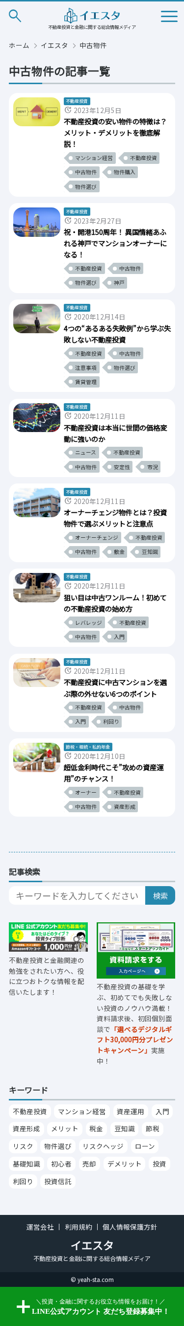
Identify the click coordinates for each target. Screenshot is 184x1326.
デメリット (124, 1163)
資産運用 (130, 1111)
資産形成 (26, 1128)
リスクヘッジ (103, 1146)
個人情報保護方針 (130, 1227)
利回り (23, 1181)
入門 (162, 1111)
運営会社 (40, 1227)
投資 (159, 1163)
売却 (89, 1163)
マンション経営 (82, 1111)
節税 (152, 1128)
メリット (65, 1128)
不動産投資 (30, 1111)
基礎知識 (26, 1163)
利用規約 (78, 1227)
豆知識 (124, 1128)
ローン (145, 1146)
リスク (23, 1146)
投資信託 (58, 1181)
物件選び (58, 1146)
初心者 (61, 1163)
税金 (96, 1128)
